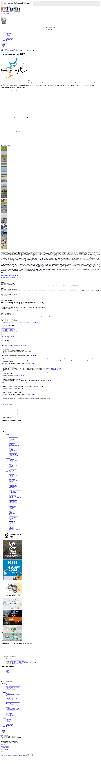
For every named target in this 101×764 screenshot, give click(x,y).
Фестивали (12, 50)
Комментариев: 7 (5, 337)
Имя (2, 407)
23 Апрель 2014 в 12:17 (17, 388)
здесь (42, 302)
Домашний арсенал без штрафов (17, 658)
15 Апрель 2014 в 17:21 (21, 375)
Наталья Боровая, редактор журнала (18, 400)
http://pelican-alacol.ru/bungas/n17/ (53, 368)
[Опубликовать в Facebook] (7, 328)
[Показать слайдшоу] (5, 145)
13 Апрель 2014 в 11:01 (21, 345)
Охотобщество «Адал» (17, 663)
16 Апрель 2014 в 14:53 (30, 382)
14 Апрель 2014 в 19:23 (30, 363)
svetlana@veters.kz (5, 747)
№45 (29, 80)
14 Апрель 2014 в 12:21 (30, 355)
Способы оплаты (5, 749)
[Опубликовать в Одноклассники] (9, 331)
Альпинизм (8, 669)
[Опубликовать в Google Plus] (8, 329)
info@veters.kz (4, 744)
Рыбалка (8, 671)
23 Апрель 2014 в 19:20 (30, 394)
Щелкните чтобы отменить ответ (7, 404)
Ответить (5, 345)
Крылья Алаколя (19, 50)
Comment (3, 415)
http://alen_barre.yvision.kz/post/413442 (9, 275)
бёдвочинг (22, 322)
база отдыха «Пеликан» (14, 322)
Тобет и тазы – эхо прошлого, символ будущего (26, 662)
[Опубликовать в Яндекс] (1, 334)
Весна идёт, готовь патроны (17, 660)
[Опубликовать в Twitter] (7, 332)
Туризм (7, 672)
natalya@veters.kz (5, 746)
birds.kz (17, 265)
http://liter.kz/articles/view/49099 (8, 277)
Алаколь (6, 322)
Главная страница (5, 50)
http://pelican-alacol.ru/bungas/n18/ (53, 369)
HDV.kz (39, 266)
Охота (7, 670)
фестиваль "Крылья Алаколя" (32, 322)
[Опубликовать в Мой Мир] (7, 330)
